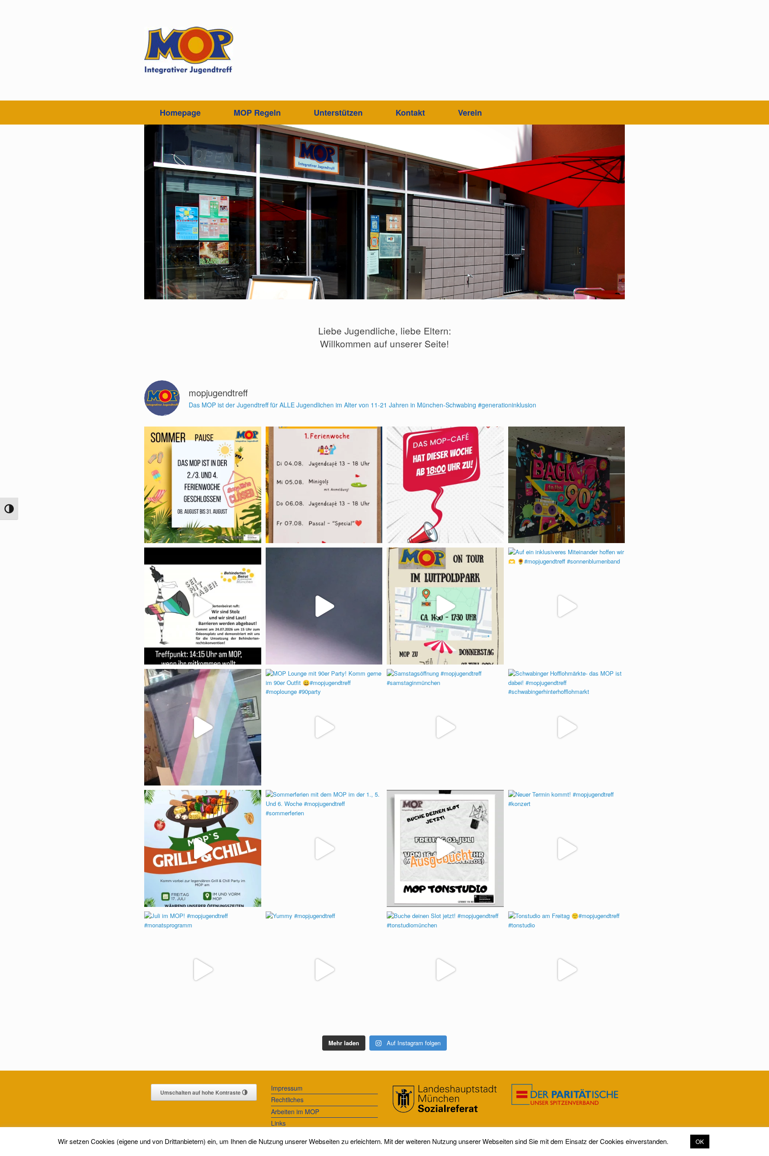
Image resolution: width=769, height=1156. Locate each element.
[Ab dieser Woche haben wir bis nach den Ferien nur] (445, 485)
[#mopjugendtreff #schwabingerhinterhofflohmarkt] (324, 606)
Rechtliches (287, 1100)
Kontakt (410, 112)
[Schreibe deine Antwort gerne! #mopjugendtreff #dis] (202, 727)
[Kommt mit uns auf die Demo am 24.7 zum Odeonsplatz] (202, 606)
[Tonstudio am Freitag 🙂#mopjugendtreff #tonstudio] (566, 969)
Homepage (180, 112)
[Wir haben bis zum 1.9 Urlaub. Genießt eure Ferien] (202, 485)
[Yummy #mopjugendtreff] (324, 969)
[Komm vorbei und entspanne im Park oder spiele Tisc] (445, 606)
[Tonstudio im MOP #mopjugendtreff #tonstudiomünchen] (445, 848)
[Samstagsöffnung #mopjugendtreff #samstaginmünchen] (445, 727)
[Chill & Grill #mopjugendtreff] (202, 848)
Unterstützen (338, 112)
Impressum (287, 1088)
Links (278, 1123)
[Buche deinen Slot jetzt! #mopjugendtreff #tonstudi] (445, 969)
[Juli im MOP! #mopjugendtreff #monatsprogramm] (202, 969)
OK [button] (700, 1141)
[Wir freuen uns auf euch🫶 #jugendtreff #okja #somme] (324, 485)
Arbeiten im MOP (295, 1112)
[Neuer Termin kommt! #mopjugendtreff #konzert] (566, 848)
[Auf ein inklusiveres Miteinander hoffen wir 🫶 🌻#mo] (566, 606)
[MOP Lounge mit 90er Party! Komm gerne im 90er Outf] (324, 727)
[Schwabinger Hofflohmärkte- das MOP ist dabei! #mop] (566, 727)
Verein (470, 112)
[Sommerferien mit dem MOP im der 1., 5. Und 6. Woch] (324, 848)
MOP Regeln (257, 112)
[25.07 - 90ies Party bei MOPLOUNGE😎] (566, 485)
